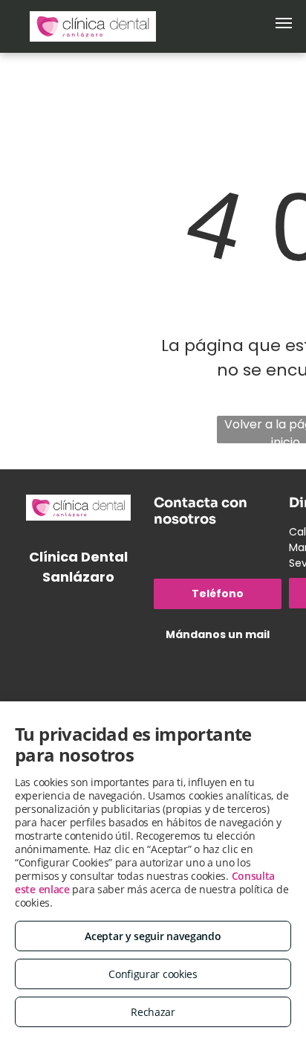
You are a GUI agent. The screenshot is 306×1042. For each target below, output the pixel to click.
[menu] (284, 23)
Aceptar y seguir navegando (153, 936)
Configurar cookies (153, 974)
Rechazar (153, 1012)
